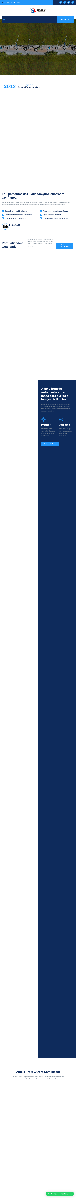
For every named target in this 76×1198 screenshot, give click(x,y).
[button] (60, 1194)
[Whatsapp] (72, 2)
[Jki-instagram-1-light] (64, 2)
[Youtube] (68, 2)
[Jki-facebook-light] (60, 2)
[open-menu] (4, 20)
